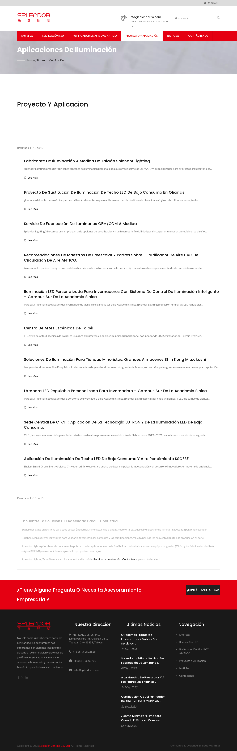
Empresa (27, 36)
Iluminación (113, 559)
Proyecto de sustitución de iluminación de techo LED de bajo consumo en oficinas (104, 192)
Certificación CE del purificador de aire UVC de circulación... (143, 699)
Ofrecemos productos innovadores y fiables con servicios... (139, 639)
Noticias (173, 36)
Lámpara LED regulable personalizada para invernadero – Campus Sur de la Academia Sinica (115, 391)
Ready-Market (211, 745)
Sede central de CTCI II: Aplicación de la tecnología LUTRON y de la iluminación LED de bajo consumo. (113, 425)
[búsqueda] (217, 17)
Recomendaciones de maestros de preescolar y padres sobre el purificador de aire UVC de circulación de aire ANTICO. (111, 258)
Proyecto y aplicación (142, 36)
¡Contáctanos (129, 559)
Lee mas (33, 177)
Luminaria (100, 559)
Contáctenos (198, 36)
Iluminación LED (53, 36)
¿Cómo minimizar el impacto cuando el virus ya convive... (141, 718)
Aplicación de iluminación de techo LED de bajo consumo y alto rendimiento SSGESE (106, 458)
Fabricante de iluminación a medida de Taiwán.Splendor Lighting (87, 161)
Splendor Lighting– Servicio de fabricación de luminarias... (142, 660)
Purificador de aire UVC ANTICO (95, 36)
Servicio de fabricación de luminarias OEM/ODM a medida (80, 223)
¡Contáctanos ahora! (203, 589)
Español (213, 3)
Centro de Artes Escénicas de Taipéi (58, 328)
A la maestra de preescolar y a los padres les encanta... (142, 679)
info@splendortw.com (145, 17)
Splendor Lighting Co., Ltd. (54, 745)
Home (31, 60)
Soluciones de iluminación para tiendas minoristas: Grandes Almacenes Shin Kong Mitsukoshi (115, 359)
